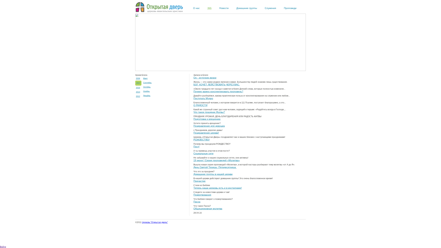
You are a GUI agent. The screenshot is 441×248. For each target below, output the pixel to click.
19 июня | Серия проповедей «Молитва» (216, 160)
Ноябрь (146, 91)
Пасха (196, 201)
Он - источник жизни (204, 77)
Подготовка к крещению (206, 119)
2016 (138, 88)
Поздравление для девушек (209, 126)
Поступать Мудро (203, 98)
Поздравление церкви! (206, 132)
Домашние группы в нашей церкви (213, 174)
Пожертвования (202, 194)
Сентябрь (147, 83)
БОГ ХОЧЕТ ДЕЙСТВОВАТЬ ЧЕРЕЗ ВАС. (216, 84)
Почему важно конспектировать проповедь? (218, 91)
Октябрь (147, 87)
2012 (138, 96)
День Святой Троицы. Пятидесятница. (215, 167)
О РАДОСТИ (200, 105)
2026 (138, 78)
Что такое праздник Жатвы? (209, 112)
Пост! (196, 146)
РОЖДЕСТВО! (201, 139)
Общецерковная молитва (207, 208)
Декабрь (146, 96)
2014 (138, 92)
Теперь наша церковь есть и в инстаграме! (217, 188)
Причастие (199, 181)
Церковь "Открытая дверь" (155, 222)
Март (145, 78)
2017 (138, 83)
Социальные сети (203, 153)
